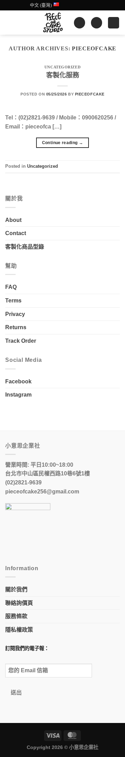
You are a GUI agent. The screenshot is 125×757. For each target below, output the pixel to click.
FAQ (11, 287)
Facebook (18, 381)
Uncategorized (62, 67)
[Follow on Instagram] (78, 5)
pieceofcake (94, 48)
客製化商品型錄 (24, 247)
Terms (13, 300)
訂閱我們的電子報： (27, 648)
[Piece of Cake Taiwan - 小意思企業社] (52, 22)
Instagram (18, 395)
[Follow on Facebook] (72, 5)
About (13, 220)
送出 (16, 693)
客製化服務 (62, 75)
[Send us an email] (85, 5)
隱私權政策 (19, 630)
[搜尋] (8, 23)
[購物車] (96, 22)
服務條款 (16, 616)
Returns (15, 327)
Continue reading (62, 142)
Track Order (20, 341)
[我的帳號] (79, 22)
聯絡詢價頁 (19, 603)
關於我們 (16, 589)
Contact (15, 233)
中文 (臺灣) (41, 5)
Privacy (15, 314)
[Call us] (92, 5)
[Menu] (113, 22)
